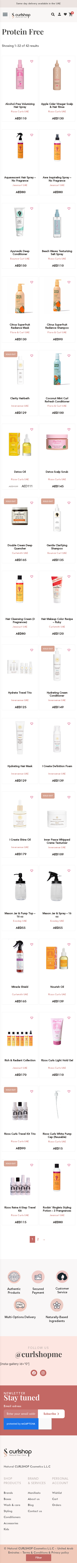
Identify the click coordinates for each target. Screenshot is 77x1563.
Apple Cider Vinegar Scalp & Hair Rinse (57, 105)
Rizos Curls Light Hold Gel (57, 1060)
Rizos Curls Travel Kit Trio (20, 1134)
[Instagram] (43, 1373)
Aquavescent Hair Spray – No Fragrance (20, 179)
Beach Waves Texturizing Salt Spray (57, 252)
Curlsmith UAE (20, 553)
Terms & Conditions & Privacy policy (46, 1552)
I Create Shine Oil (20, 840)
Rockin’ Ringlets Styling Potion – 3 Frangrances (57, 1209)
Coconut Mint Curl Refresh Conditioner (57, 400)
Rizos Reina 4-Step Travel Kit (20, 1209)
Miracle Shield (20, 987)
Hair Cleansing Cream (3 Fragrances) (20, 620)
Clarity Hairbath (20, 398)
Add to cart (18, 75)
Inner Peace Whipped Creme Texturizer (57, 841)
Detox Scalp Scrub (57, 472)
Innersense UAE (20, 406)
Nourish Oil (57, 987)
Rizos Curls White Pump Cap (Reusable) (57, 1135)
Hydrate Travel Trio (20, 693)
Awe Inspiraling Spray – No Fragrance (57, 179)
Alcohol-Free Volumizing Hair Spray (20, 105)
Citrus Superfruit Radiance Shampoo (57, 326)
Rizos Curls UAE (20, 111)
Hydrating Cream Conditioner (57, 694)
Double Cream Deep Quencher (20, 547)
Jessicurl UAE (20, 185)
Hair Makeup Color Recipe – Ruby (57, 620)
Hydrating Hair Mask (19, 766)
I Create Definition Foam (57, 766)
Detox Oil (20, 472)
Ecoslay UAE (20, 921)
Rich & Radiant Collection (20, 1060)
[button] (32, 61)
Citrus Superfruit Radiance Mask (20, 326)
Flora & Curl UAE (20, 332)
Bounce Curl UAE (20, 259)
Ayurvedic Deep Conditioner (20, 252)
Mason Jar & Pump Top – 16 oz (20, 915)
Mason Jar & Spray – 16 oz (57, 915)
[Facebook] (34, 1373)
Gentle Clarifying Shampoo (57, 547)
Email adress (12, 1406)
